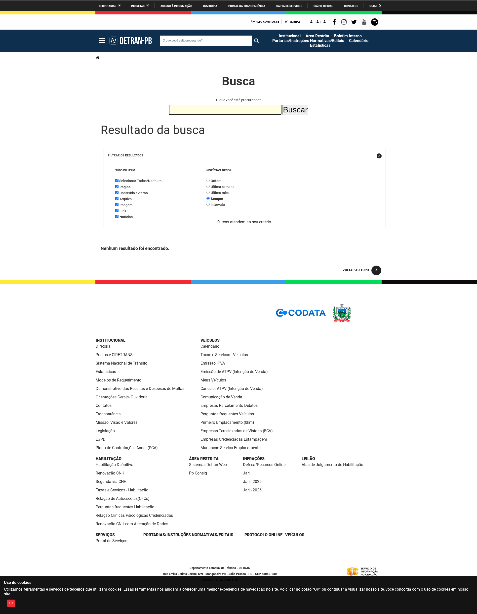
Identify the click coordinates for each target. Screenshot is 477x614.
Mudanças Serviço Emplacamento (230, 447)
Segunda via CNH (111, 481)
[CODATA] (301, 314)
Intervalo (218, 205)
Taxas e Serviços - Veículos (224, 354)
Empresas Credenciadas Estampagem (233, 439)
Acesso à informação (176, 6)
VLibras (294, 21)
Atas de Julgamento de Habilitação (332, 464)
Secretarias (107, 6)
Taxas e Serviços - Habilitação (122, 490)
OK (11, 603)
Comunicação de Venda (221, 397)
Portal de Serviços (111, 540)
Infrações (254, 458)
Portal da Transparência (246, 6)
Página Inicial (98, 57)
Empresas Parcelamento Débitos (229, 405)
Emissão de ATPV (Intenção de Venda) (234, 371)
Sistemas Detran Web (208, 464)
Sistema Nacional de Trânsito (121, 363)
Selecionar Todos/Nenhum (140, 181)
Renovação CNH (110, 473)
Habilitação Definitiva (114, 464)
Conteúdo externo (133, 193)
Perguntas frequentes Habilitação (125, 507)
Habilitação (108, 458)
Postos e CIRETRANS (114, 354)
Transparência (108, 414)
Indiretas (138, 6)
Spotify (375, 22)
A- (312, 22)
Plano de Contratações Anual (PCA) (127, 447)
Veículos (210, 340)
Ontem (216, 181)
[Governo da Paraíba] (356, 321)
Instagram (344, 22)
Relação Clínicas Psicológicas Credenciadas (134, 515)
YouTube (364, 22)
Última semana (223, 187)
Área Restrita (317, 36)
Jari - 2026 (252, 490)
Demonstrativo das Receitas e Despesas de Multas (140, 388)
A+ (318, 22)
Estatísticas (320, 45)
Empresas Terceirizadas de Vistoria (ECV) (236, 430)
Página (125, 187)
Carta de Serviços (289, 6)
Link (122, 211)
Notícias (126, 217)
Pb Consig (198, 473)
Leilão (308, 458)
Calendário (358, 40)
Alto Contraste (267, 21)
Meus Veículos (213, 380)
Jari (246, 473)
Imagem (125, 205)
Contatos (351, 6)
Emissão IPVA (212, 363)
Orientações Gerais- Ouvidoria (122, 397)
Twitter (355, 22)
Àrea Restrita (204, 458)
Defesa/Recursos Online (264, 464)
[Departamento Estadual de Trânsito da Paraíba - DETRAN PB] (130, 40)
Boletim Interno (348, 36)
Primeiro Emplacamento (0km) (227, 422)
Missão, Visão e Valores (116, 422)
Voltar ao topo (356, 270)
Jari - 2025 (252, 481)
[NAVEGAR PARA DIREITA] (380, 5)
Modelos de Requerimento (118, 380)
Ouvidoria (210, 6)
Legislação (105, 430)
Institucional (290, 36)
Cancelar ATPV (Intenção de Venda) (231, 388)
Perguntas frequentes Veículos (227, 414)
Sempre (217, 199)
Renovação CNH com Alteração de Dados (132, 523)
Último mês (220, 193)
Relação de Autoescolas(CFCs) (123, 498)
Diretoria (103, 346)
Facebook (335, 22)
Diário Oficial (323, 6)
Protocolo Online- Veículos (274, 534)
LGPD (101, 439)
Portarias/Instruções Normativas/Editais (308, 40)
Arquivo (125, 199)
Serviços (105, 534)
